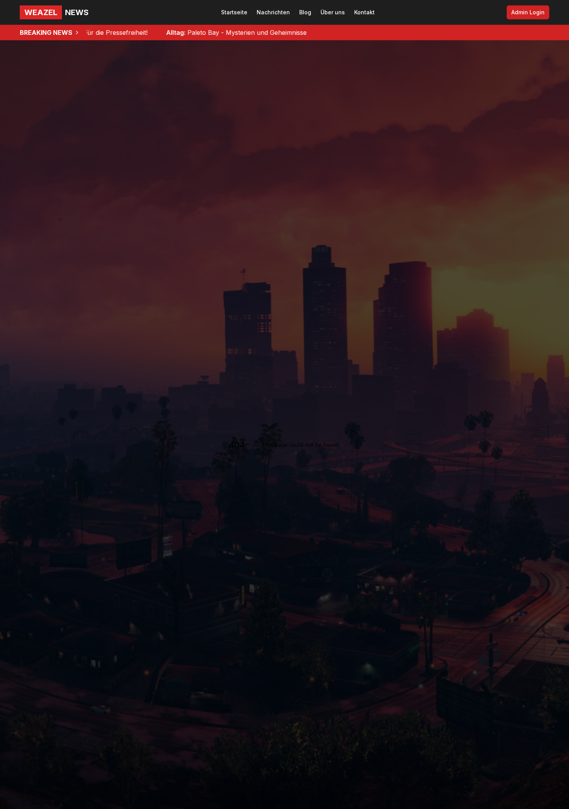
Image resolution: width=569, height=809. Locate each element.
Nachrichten (273, 12)
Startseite (234, 12)
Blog (305, 12)
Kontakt (364, 12)
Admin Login (528, 12)
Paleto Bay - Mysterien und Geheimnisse (185, 32)
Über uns (332, 12)
